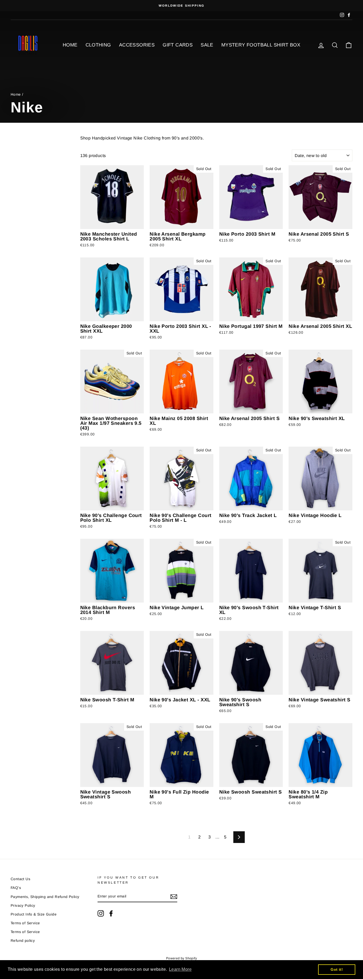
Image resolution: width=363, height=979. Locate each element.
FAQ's (16, 888)
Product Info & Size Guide (34, 914)
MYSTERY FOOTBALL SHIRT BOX (260, 45)
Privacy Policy (23, 906)
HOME (70, 45)
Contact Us (20, 879)
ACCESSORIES (137, 45)
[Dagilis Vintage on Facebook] (111, 913)
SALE (207, 45)
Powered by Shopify (181, 958)
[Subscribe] (173, 896)
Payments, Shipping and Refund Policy (45, 897)
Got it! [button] (337, 969)
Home (16, 94)
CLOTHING (98, 45)
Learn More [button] (180, 969)
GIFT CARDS (178, 45)
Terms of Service (25, 923)
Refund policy (23, 941)
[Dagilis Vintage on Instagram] (101, 913)
